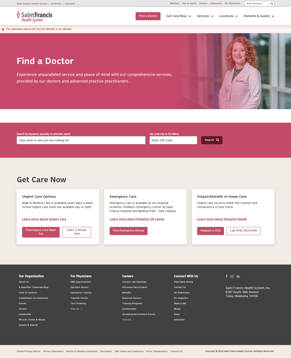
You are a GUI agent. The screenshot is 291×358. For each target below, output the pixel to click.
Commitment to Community (33, 298)
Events (22, 303)
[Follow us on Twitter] (232, 276)
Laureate (70, 4)
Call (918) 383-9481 (243, 230)
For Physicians (232, 3)
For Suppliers (181, 298)
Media (177, 309)
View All (75, 309)
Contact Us (180, 287)
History (23, 309)
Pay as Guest (189, 3)
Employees (216, 3)
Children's (56, 4)
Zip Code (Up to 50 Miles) (164, 134)
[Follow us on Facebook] (227, 276)
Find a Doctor (148, 16)
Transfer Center (79, 298)
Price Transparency (157, 351)
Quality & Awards (28, 325)
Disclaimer (106, 351)
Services (203, 16)
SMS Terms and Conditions (129, 351)
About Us (24, 282)
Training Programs (132, 303)
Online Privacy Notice (28, 351)
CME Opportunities (81, 282)
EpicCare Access (79, 287)
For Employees (182, 293)
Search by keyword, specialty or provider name (43, 134)
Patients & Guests (257, 16)
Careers (203, 3)
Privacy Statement (53, 351)
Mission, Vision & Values (32, 320)
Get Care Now (176, 16)
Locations (226, 16)
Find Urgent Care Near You (41, 232)
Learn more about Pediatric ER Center (137, 219)
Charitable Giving (183, 282)
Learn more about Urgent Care (44, 219)
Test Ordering (78, 303)
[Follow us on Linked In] (238, 276)
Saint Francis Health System (32, 4)
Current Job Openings (134, 282)
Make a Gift (180, 303)
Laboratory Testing (81, 293)
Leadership (25, 314)
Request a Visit (211, 230)
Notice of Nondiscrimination (82, 351)
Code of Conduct (28, 293)
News (177, 314)
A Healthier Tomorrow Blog (33, 287)
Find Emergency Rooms (128, 230)
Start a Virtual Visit (76, 232)
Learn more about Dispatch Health (222, 219)
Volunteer (179, 320)
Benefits (126, 293)
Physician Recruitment (134, 287)
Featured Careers (131, 298)
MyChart (174, 3)
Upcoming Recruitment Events (138, 314)
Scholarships (129, 309)
